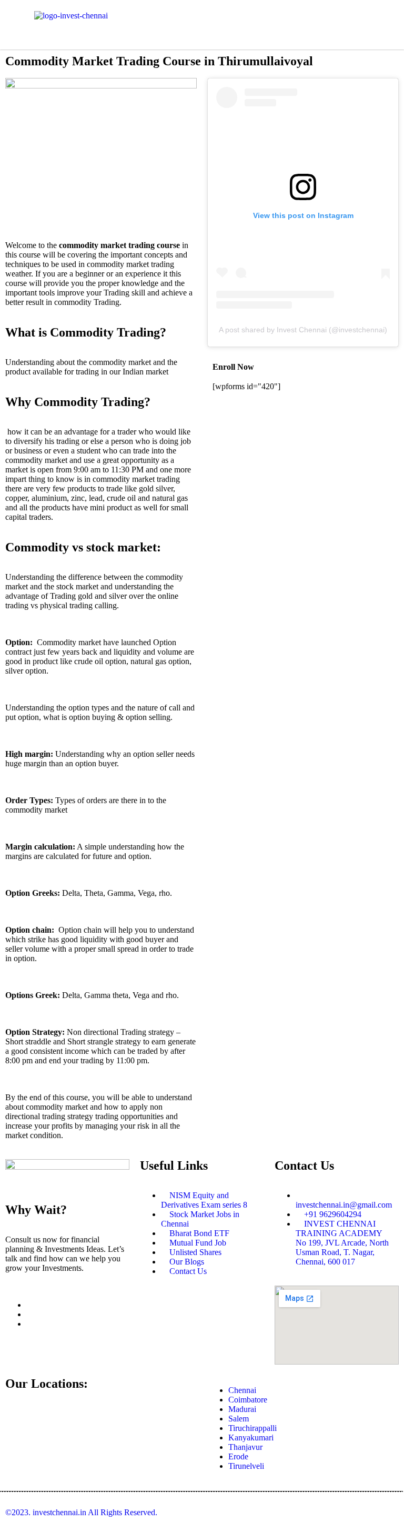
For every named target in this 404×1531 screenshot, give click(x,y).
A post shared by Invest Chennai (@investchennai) (303, 329)
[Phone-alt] (286, 24)
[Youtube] (29, 1323)
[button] (202, 20)
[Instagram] (29, 1314)
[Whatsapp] (314, 24)
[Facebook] (29, 1304)
